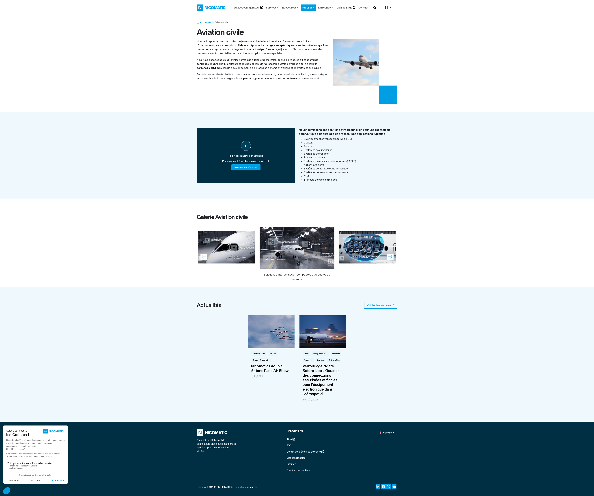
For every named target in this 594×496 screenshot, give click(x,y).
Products (308, 360)
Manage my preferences (246, 167)
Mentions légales (296, 458)
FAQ (289, 445)
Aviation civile (258, 354)
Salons (272, 354)
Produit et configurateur (245, 7)
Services (271, 7)
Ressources (289, 7)
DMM (306, 354)
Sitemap (291, 464)
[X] (388, 486)
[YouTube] (394, 486)
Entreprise (324, 7)
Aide (289, 439)
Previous (203, 257)
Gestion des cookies (298, 470)
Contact (363, 7)
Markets (336, 354)
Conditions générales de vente (304, 451)
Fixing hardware (320, 354)
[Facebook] (383, 486)
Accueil (198, 22)
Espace (320, 360)
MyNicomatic (344, 7)
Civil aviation (334, 360)
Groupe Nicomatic (260, 360)
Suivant (390, 257)
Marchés (307, 7)
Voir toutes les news (379, 305)
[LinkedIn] (378, 486)
